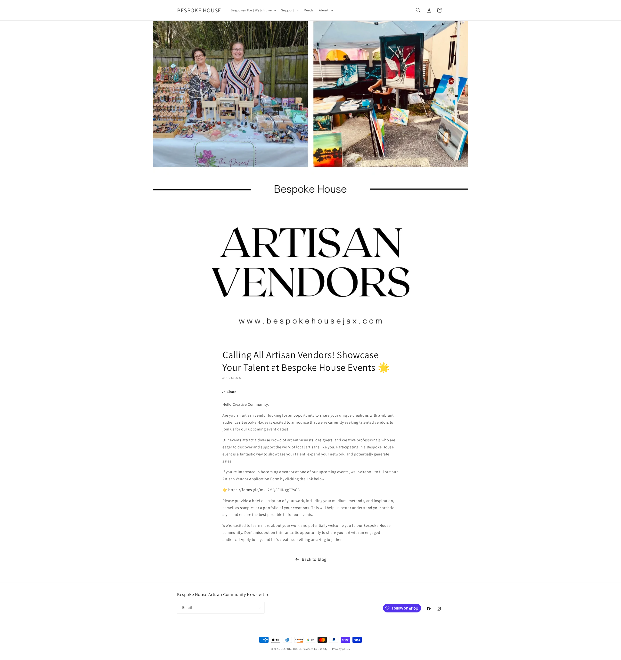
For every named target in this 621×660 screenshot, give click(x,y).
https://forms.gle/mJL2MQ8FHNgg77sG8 (264, 489)
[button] (253, 10)
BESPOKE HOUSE (291, 649)
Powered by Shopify (314, 649)
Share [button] (231, 391)
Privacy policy (341, 648)
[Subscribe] (258, 608)
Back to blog (314, 559)
